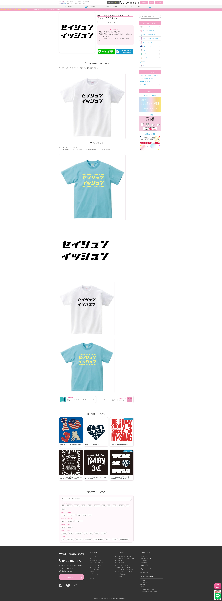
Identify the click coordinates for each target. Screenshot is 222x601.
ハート (63, 515)
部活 (91, 533)
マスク (145, 65)
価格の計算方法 (144, 565)
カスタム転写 (70, 539)
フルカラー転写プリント (121, 563)
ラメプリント (118, 560)
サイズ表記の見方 (145, 572)
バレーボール (79, 533)
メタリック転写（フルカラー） (123, 565)
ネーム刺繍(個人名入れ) (121, 574)
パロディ (115, 539)
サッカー (64, 533)
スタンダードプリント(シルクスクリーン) (125, 556)
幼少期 (84, 515)
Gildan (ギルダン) (144, 85)
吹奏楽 (96, 533)
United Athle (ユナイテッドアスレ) (148, 75)
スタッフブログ (144, 582)
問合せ (151, 2)
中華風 (63, 509)
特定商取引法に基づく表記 (147, 589)
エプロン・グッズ (147, 54)
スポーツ (104, 533)
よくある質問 (143, 560)
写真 (79, 515)
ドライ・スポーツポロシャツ (150, 38)
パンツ (145, 50)
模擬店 (69, 527)
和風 (127, 505)
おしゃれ (69, 505)
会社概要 (142, 580)
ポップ (83, 505)
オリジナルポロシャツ (148, 30)
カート (160, 2)
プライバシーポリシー (146, 587)
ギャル (114, 505)
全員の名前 (69, 521)
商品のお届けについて (146, 558)
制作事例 (142, 584)
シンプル (101, 22)
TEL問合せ (143, 2)
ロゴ (90, 515)
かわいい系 (88, 539)
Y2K (109, 505)
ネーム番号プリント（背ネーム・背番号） (126, 558)
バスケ (70, 533)
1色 (63, 539)
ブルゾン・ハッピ (147, 46)
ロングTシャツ (94, 558)
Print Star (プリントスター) (147, 78)
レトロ (89, 505)
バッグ (145, 58)
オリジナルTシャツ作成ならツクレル (149, 591)
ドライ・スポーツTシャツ (149, 34)
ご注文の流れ (143, 563)
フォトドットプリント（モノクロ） (124, 569)
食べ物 (63, 527)
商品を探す (70, 7)
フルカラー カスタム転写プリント (124, 567)
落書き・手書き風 (124, 539)
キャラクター (71, 515)
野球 (86, 533)
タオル (107, 539)
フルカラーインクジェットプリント (124, 571)
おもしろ (121, 505)
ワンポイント (79, 521)
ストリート (108, 22)
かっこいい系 (79, 539)
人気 (63, 505)
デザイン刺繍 (118, 576)
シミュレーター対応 (98, 539)
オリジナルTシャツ (148, 27)
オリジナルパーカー (148, 42)
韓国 (104, 505)
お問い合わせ (71, 577)
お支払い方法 (143, 556)
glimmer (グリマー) (145, 81)
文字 (115, 22)
